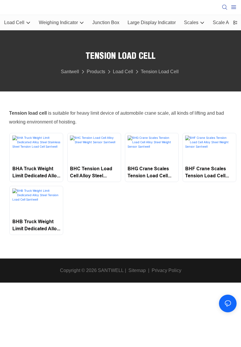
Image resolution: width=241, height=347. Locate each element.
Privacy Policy (166, 270)
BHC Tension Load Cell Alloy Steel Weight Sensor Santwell (91, 172)
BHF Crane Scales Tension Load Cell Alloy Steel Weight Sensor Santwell (205, 172)
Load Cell (123, 71)
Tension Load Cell (160, 71)
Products (96, 71)
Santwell (70, 71)
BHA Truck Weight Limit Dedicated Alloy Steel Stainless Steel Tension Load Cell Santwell (35, 172)
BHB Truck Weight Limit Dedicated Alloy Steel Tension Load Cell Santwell (35, 225)
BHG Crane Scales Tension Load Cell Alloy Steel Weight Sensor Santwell (148, 172)
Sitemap (136, 270)
